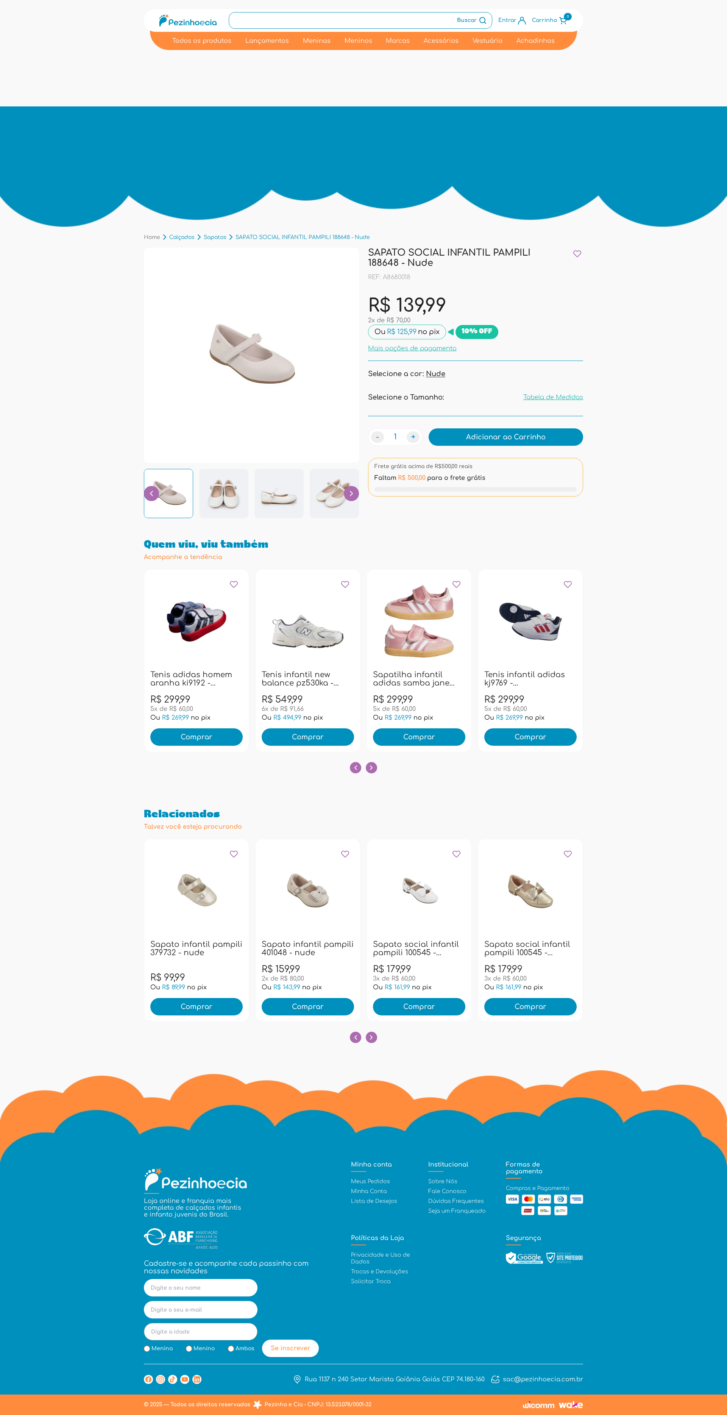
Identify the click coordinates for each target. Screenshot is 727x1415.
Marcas (398, 40)
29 (297, 678)
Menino (204, 1348)
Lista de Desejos (374, 1201)
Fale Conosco (447, 1191)
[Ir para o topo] (705, 1368)
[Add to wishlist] (577, 253)
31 (330, 678)
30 (314, 678)
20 (153, 678)
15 (196, 948)
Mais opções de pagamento (412, 348)
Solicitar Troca (371, 1281)
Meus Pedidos (370, 1181)
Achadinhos (535, 40)
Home (152, 237)
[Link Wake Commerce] (571, 1404)
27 (265, 678)
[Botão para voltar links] (151, 493)
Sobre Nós (442, 1181)
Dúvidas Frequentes (456, 1201)
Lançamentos (267, 40)
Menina (162, 1348)
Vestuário (487, 40)
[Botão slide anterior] (356, 767)
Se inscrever (290, 1348)
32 (346, 678)
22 (186, 678)
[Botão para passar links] (351, 493)
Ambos (245, 1348)
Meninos (358, 40)
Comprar (196, 737)
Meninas (317, 40)
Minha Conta (369, 1191)
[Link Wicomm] (538, 1404)
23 (202, 678)
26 (487, 678)
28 (281, 678)
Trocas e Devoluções (379, 1271)
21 (170, 678)
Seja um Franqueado (457, 1211)
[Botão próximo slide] (371, 767)
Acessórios (441, 40)
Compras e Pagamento (537, 1188)
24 (219, 678)
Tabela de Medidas (553, 397)
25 (235, 678)
